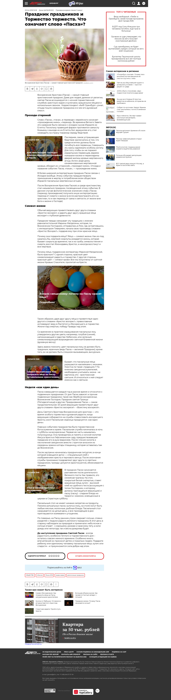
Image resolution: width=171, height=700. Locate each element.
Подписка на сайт (119, 652)
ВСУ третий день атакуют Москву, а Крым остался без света (130, 164)
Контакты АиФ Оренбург (70, 654)
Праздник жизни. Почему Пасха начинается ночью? (87, 602)
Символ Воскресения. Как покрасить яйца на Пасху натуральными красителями (47, 595)
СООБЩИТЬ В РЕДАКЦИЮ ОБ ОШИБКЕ (103, 657)
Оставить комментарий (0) (85, 556)
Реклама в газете (107, 654)
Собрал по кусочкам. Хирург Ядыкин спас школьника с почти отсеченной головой (131, 109)
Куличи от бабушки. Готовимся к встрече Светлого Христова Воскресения (48, 603)
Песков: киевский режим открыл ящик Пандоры (129, 140)
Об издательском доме (51, 652)
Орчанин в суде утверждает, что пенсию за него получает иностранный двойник (126, 39)
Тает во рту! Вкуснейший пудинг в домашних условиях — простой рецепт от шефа (130, 85)
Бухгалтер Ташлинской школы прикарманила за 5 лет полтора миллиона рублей (126, 59)
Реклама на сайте (90, 654)
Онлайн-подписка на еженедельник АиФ (92, 652)
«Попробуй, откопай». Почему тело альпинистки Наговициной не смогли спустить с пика (130, 76)
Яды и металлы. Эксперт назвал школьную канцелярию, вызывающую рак (129, 118)
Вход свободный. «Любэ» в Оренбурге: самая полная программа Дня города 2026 (126, 19)
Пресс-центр (69, 652)
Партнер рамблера (64, 690)
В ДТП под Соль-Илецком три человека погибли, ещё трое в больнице (126, 29)
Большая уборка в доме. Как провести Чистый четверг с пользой (86, 595)
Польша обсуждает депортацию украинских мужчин (128, 156)
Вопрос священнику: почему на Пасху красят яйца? (70, 295)
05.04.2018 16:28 (31, 10)
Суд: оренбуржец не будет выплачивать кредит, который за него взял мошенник (126, 49)
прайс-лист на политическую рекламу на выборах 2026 (64, 657)
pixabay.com (88, 83)
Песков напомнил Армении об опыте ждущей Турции (130, 131)
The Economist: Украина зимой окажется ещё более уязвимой (128, 148)
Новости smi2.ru (33, 644)
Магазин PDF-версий (50, 654)
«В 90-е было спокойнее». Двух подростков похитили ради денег (130, 92)
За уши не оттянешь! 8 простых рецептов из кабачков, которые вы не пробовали (131, 101)
